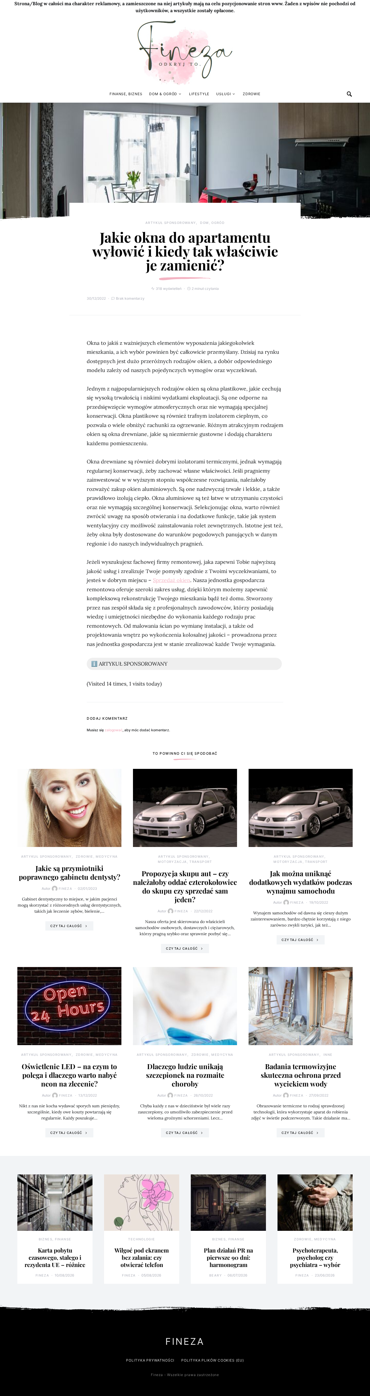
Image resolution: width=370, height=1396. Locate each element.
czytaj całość (66, 926)
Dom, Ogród (212, 223)
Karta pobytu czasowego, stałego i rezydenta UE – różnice (55, 1257)
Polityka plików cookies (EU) (212, 1360)
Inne (328, 1055)
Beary (215, 1275)
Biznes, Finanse (55, 1239)
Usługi (223, 94)
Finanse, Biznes (126, 94)
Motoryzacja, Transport (185, 862)
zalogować (114, 730)
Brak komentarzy (130, 298)
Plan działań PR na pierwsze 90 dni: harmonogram (228, 1257)
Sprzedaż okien (171, 580)
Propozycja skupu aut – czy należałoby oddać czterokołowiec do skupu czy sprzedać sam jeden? (185, 886)
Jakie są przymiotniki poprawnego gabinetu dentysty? (69, 872)
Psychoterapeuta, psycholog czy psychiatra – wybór (315, 1257)
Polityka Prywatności (150, 1360)
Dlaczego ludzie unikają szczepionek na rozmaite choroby (185, 1075)
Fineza (65, 889)
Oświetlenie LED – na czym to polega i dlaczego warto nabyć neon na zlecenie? (69, 1075)
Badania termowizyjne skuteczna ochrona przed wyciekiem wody (301, 1075)
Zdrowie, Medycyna (97, 856)
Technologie (141, 1239)
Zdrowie (251, 94)
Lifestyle (199, 94)
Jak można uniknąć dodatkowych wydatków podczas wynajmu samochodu (300, 882)
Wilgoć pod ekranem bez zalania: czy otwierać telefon (141, 1257)
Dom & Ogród (163, 94)
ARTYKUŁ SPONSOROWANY (170, 223)
